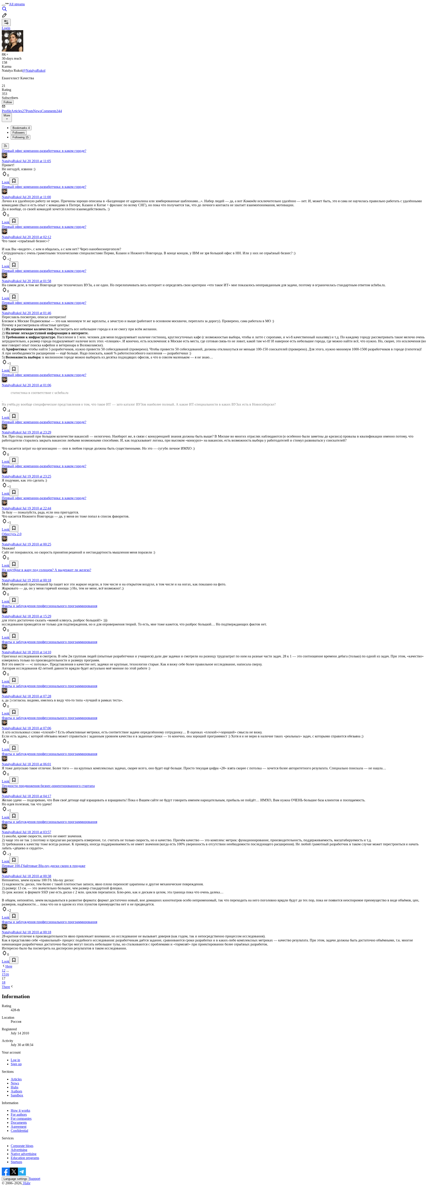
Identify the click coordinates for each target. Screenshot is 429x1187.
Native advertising (23, 1154)
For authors (19, 1114)
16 (7, 974)
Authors (16, 1091)
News (37, 111)
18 (3, 982)
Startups (16, 1162)
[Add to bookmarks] (13, 181)
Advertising (19, 1150)
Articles (18, 111)
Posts (29, 111)
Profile (6, 111)
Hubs (14, 1087)
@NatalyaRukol (33, 70)
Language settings (15, 1179)
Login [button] (6, 28)
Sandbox (17, 1095)
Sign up (16, 1064)
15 (3, 974)
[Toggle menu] (3, 5)
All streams (17, 4)
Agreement (18, 1126)
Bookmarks (21, 128)
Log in (15, 1060)
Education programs (25, 1158)
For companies (21, 1118)
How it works (20, 1110)
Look (5, 182)
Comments (51, 111)
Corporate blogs (22, 1146)
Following (21, 137)
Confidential (19, 1130)
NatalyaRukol (11, 161)
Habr (26, 1183)
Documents (19, 1122)
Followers (19, 132)
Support (34, 1179)
